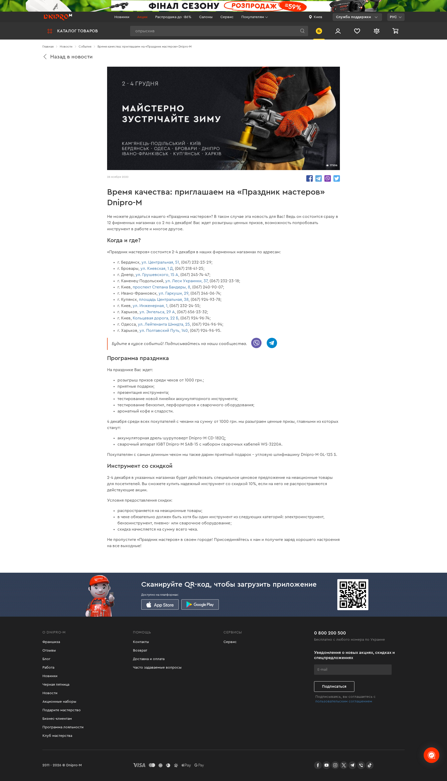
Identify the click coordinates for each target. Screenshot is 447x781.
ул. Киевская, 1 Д (156, 268)
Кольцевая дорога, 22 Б (155, 318)
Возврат (140, 650)
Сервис (227, 17)
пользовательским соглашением (343, 701)
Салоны (206, 17)
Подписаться (334, 686)
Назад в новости (71, 56)
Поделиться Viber (327, 178)
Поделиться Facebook (309, 178)
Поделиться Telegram (318, 178)
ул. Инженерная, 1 (150, 306)
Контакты (141, 642)
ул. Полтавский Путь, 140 (163, 330)
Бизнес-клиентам (57, 719)
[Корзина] (396, 31)
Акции (142, 17)
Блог (46, 659)
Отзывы (49, 650)
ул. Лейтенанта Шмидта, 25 (164, 324)
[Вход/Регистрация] (338, 31)
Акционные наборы (59, 701)
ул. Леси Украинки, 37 (186, 281)
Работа (48, 667)
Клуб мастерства (57, 736)
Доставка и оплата (149, 659)
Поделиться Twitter (336, 178)
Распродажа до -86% (173, 17)
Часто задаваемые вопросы (157, 667)
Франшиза (51, 642)
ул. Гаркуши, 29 (173, 293)
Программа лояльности (63, 727)
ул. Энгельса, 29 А (157, 312)
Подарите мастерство (61, 710)
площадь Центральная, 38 (164, 299)
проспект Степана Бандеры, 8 (161, 287)
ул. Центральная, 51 (160, 262)
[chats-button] (431, 755)
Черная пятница (55, 684)
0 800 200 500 (330, 633)
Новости (49, 693)
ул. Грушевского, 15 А (157, 275)
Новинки (121, 17)
